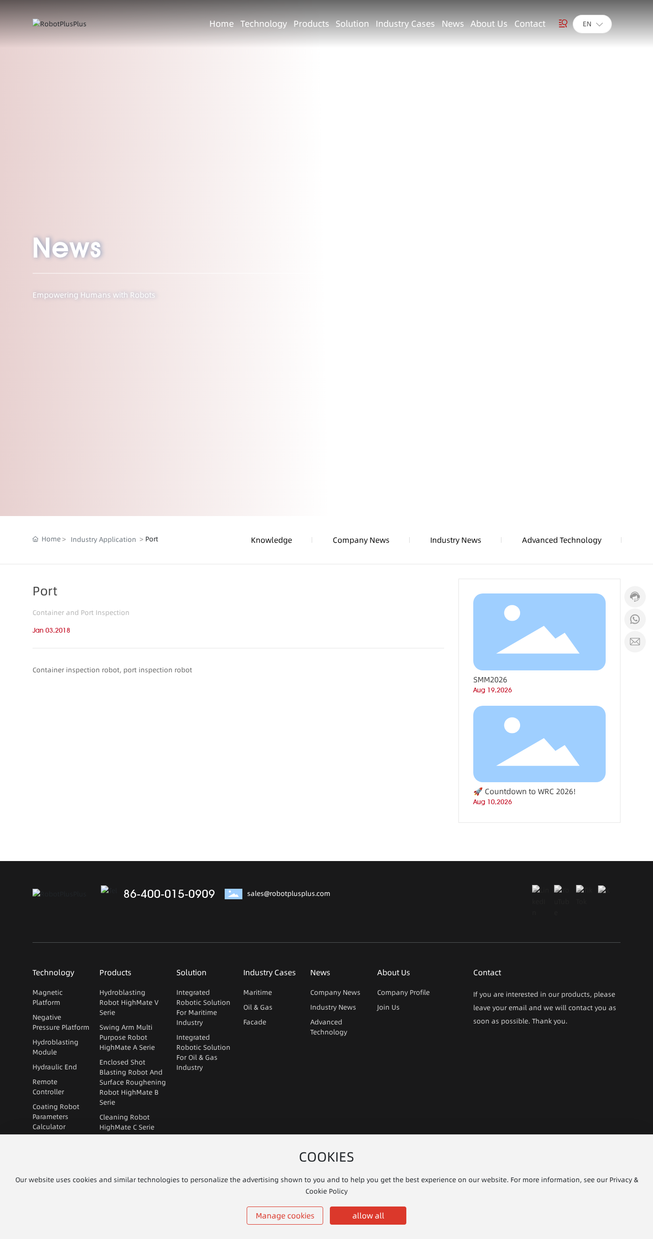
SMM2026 (490, 679)
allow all (368, 1215)
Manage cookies (285, 1215)
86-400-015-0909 (169, 894)
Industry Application (103, 539)
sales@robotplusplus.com (288, 893)
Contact (487, 972)
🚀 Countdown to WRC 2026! (524, 791)
